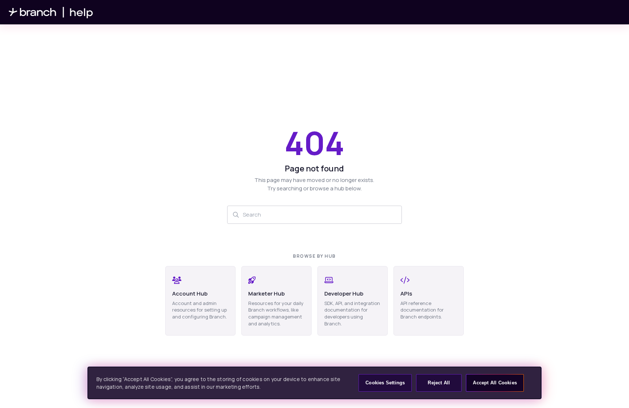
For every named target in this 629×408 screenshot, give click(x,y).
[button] (612, 390)
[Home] (51, 12)
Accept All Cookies (495, 382)
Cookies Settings (385, 382)
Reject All (439, 382)
